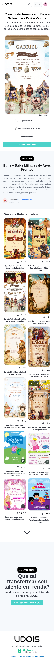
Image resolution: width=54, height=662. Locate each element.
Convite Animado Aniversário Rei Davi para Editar (39, 428)
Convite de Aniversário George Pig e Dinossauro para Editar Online (15, 473)
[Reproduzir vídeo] (7, 275)
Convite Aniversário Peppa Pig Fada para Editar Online (39, 474)
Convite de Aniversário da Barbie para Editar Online (14, 518)
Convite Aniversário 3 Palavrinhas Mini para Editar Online (39, 520)
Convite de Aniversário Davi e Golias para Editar (39, 322)
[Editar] (23, 255)
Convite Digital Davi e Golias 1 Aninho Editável (15, 373)
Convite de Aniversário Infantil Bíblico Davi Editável (14, 426)
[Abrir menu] (50, 4)
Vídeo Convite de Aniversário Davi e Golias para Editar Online (39, 268)
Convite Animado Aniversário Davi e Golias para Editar (15, 320)
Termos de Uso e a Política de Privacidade (27, 657)
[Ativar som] (12, 275)
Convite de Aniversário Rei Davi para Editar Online (39, 375)
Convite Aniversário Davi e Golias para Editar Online (15, 267)
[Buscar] (29, 4)
